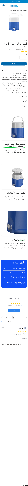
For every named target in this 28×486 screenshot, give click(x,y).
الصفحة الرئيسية (23, 10)
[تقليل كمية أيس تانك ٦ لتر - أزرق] (20, 57)
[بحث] (5, 5)
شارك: (24, 106)
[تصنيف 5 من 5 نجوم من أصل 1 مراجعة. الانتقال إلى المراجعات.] (23, 52)
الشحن (19, 49)
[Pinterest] (18, 106)
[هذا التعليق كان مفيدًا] (5, 344)
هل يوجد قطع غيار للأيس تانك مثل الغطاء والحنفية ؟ (17, 277)
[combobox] (8, 321)
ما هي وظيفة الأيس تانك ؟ (18, 268)
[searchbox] (20, 317)
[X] (20, 106)
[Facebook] (22, 106)
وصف (25, 70)
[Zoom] (22, 14)
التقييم (14, 310)
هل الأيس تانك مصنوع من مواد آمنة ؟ (16, 272)
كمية (26, 54)
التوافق (25, 101)
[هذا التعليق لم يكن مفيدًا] (3, 344)
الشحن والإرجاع (23, 96)
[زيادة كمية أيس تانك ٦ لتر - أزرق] (25, 57)
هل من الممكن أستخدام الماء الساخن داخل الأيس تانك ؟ (16, 283)
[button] (24, 485)
